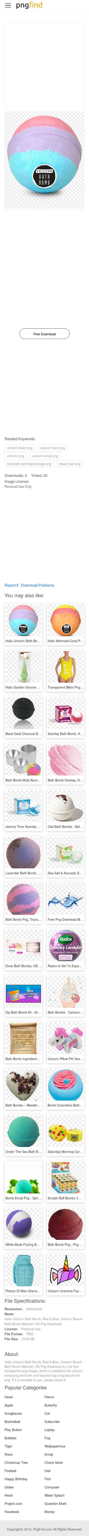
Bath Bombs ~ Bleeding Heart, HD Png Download (40, 1105)
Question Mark (55, 1503)
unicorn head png (19, 447)
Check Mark (53, 1462)
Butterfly (50, 1405)
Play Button (13, 1429)
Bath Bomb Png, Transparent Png (29, 919)
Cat (47, 1413)
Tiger (8, 1446)
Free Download (44, 333)
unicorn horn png (52, 447)
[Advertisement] (44, 67)
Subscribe (52, 1421)
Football (10, 1470)
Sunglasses (13, 1413)
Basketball (12, 1421)
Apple (9, 1405)
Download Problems (37, 585)
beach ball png (70, 463)
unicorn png (15, 455)
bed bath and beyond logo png (29, 463)
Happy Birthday (16, 1478)
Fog (47, 1437)
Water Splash (54, 1495)
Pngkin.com (13, 1503)
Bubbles (11, 1437)
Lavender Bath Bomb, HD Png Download (34, 873)
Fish (47, 1478)
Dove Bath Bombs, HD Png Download (32, 966)
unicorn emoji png (45, 455)
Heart (9, 1396)
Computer (51, 1487)
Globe (9, 1487)
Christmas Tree (16, 1462)
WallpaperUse (54, 1446)
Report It (11, 585)
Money (49, 1511)
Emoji (48, 1454)
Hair (47, 1470)
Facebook (12, 1511)
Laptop (49, 1429)
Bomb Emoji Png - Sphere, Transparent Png (37, 1198)
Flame (49, 1396)
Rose (9, 1454)
